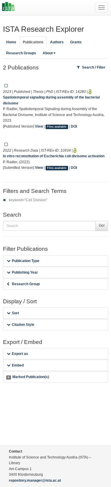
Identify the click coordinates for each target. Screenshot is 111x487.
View (39, 126)
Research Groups (21, 53)
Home (11, 42)
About (48, 53)
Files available (56, 126)
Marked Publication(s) (28, 377)
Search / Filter (93, 67)
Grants (76, 42)
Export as (20, 354)
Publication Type (25, 261)
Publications (33, 42)
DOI (74, 126)
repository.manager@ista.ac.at (35, 480)
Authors (57, 42)
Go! (101, 225)
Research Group (26, 284)
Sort (15, 313)
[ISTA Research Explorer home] (8, 7)
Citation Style (23, 325)
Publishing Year (25, 272)
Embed (18, 365)
